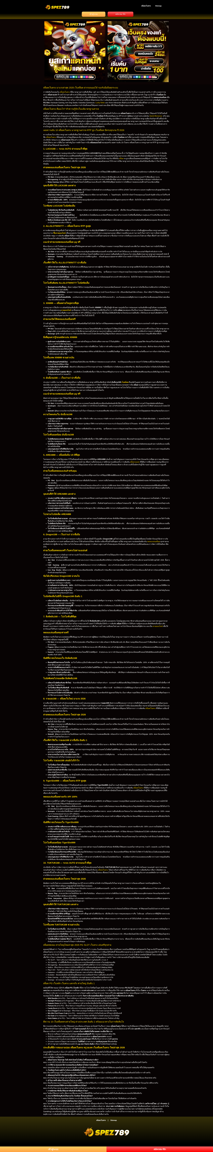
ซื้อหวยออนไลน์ (59, 233)
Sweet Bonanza (155, 116)
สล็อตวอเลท (135, 462)
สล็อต (121, 158)
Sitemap (158, 6)
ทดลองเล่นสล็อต (153, 541)
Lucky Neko (100, 103)
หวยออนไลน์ (66, 310)
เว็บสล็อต (125, 382)
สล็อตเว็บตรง (146, 6)
